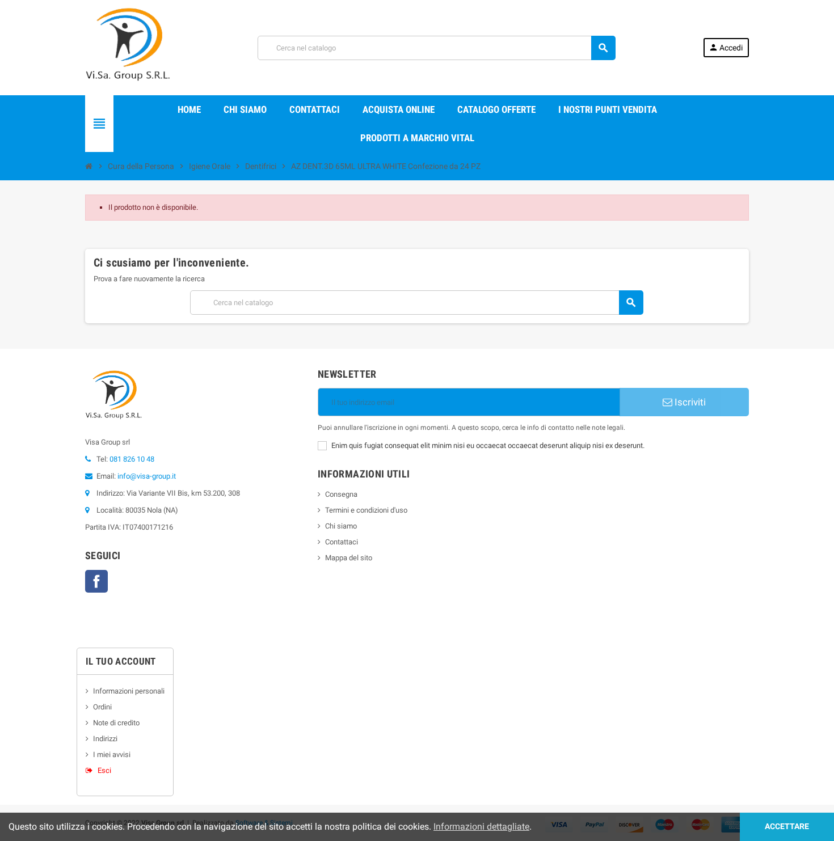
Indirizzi (105, 738)
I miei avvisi (111, 754)
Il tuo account (121, 661)
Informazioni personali (129, 691)
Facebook (96, 581)
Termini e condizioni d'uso (366, 510)
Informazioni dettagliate (481, 826)
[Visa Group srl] (127, 47)
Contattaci (341, 542)
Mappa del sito (348, 557)
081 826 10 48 (131, 459)
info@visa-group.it (146, 476)
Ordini (102, 707)
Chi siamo (341, 526)
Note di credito (116, 723)
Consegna (341, 494)
